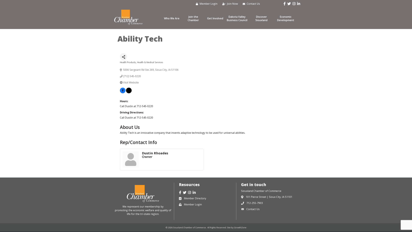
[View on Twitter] (129, 92)
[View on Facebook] (123, 92)
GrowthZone (240, 227)
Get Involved (215, 18)
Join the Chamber (193, 18)
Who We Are (171, 18)
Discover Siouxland (261, 18)
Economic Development (285, 18)
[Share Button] (123, 56)
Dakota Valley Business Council (237, 18)
